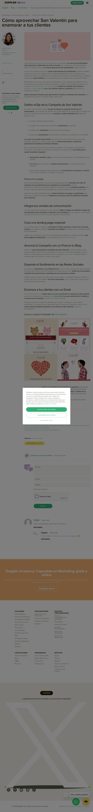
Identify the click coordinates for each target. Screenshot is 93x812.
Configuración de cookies (46, 415)
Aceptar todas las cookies (46, 409)
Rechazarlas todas (46, 420)
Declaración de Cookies (49, 403)
